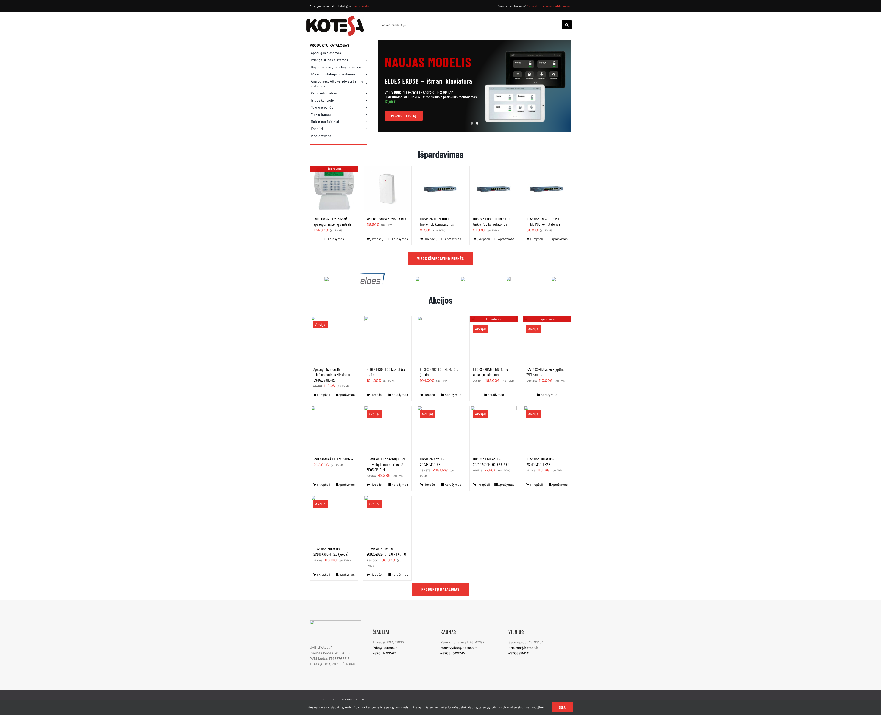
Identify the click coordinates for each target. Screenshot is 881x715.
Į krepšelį (376, 239)
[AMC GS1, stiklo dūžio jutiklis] (387, 189)
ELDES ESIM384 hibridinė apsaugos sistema (490, 372)
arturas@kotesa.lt (523, 648)
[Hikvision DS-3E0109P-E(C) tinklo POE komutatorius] (494, 189)
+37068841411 (519, 653)
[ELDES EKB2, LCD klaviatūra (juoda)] (440, 339)
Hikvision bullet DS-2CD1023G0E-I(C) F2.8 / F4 (491, 461)
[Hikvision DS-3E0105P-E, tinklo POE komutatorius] (547, 189)
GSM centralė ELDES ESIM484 (333, 458)
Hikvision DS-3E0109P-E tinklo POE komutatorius (437, 221)
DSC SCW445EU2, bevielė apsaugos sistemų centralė (332, 221)
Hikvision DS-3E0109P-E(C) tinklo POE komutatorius (491, 221)
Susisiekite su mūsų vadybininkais (549, 6)
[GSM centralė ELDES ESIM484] (334, 429)
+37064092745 (452, 653)
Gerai (563, 707)
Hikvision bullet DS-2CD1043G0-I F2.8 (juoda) (330, 551)
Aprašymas (336, 239)
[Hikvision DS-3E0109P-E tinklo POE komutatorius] (440, 189)
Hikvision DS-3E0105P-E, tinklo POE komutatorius (543, 221)
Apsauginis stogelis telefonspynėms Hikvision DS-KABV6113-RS (331, 374)
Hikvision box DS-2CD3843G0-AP (432, 461)
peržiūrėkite (361, 6)
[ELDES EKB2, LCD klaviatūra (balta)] (387, 339)
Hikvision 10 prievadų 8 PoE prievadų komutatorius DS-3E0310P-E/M (386, 464)
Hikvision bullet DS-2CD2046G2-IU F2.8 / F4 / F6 (386, 551)
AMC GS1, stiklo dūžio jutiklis (386, 218)
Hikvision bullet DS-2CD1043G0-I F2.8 (540, 461)
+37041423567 (384, 653)
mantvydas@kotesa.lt (458, 648)
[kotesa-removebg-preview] (335, 622)
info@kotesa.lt (385, 648)
